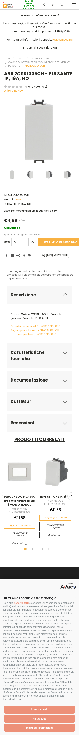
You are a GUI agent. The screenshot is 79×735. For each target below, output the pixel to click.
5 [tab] (49, 549)
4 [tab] (43, 549)
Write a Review (13, 90)
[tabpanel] (20, 499)
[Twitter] (24, 255)
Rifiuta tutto (39, 718)
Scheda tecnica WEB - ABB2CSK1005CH (36, 326)
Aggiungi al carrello (19, 525)
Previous (6, 731)
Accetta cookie (39, 709)
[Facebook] (7, 255)
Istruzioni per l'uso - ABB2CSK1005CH (34, 334)
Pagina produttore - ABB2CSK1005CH (35, 330)
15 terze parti (21, 603)
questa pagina (63, 39)
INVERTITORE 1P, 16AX (55, 496)
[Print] (18, 255)
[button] (75, 597)
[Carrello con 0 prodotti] (62, 4)
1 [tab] (25, 549)
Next (71, 496)
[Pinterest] (30, 255)
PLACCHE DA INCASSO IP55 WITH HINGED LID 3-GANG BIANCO (19, 500)
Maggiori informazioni (39, 727)
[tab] (39, 295)
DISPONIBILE (12, 228)
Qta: (7, 242)
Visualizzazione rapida (19, 534)
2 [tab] (31, 549)
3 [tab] (37, 549)
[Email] (12, 255)
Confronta (18, 543)
